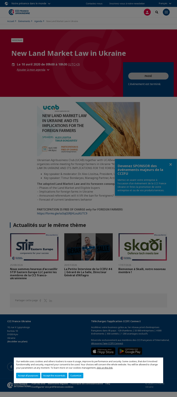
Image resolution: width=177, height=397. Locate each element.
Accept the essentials (54, 375)
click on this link (105, 367)
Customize (75, 375)
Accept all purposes (28, 375)
